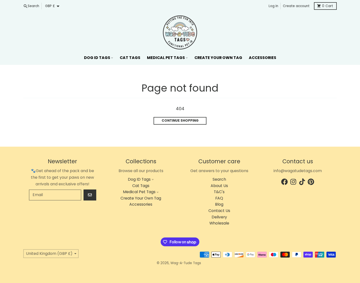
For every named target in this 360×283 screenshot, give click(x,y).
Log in (273, 6)
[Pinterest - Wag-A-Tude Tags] (311, 181)
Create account (296, 6)
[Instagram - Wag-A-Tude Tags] (293, 181)
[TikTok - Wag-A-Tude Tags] (302, 181)
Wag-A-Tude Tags (185, 263)
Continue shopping (180, 120)
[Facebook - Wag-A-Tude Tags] (284, 181)
